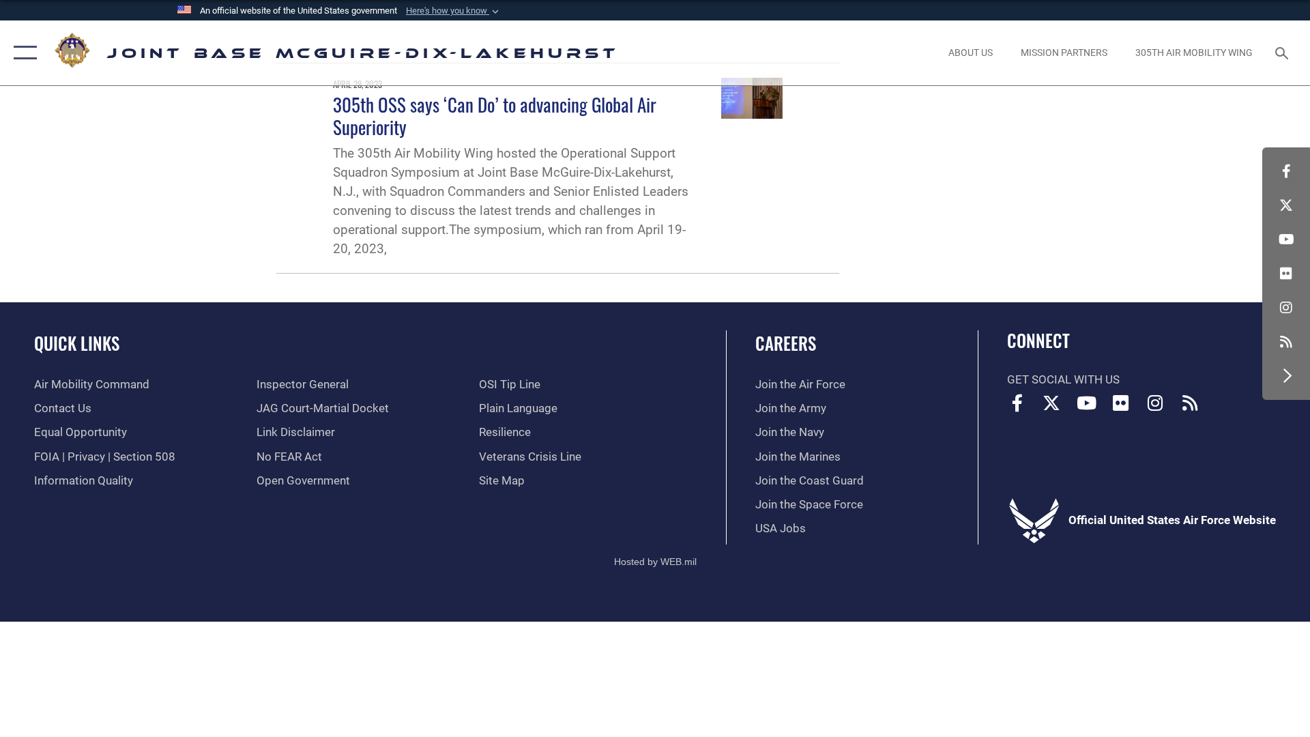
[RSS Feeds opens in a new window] (1286, 342)
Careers (785, 343)
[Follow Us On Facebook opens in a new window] (1286, 171)
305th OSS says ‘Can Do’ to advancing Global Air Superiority (494, 115)
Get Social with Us (1063, 379)
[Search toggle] (1283, 53)
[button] (453, 11)
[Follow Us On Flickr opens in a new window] (1286, 274)
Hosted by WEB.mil (655, 561)
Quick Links (76, 343)
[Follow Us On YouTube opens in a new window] (1286, 239)
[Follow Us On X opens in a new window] (1286, 205)
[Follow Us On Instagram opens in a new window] (1286, 308)
